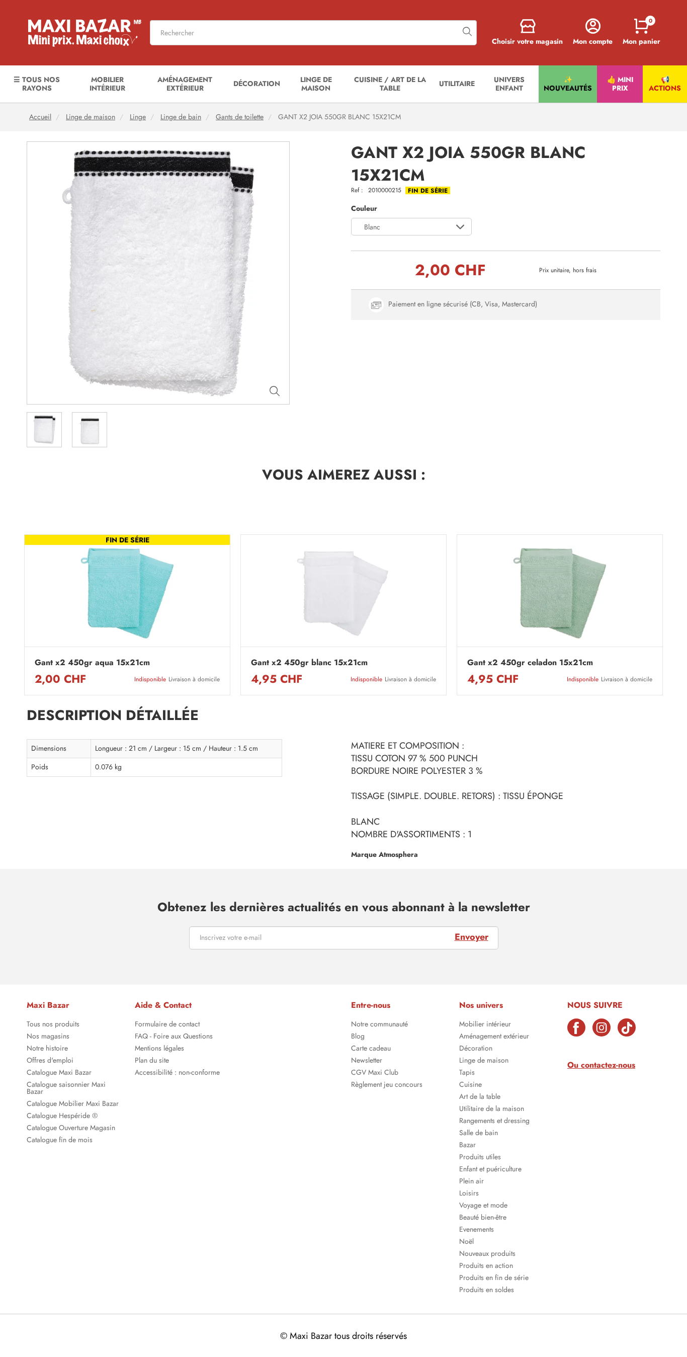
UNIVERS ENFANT (509, 83)
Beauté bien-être (482, 1218)
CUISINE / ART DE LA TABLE (390, 83)
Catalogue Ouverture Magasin (71, 1129)
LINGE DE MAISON (316, 83)
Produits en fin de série (494, 1278)
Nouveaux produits (487, 1254)
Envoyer (471, 936)
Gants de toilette (240, 117)
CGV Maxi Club (374, 1073)
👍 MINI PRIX (620, 83)
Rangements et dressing (494, 1121)
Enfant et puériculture (490, 1170)
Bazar (467, 1146)
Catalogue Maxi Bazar (59, 1073)
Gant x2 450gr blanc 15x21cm (309, 662)
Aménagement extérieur (494, 1037)
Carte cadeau (371, 1049)
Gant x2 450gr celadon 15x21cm (530, 662)
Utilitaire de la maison (491, 1109)
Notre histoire (47, 1049)
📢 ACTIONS (665, 83)
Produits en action (486, 1266)
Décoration (475, 1049)
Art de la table (479, 1097)
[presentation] (24, 614)
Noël (466, 1242)
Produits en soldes (486, 1291)
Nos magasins (48, 1037)
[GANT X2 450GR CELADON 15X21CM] (559, 593)
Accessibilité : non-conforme (177, 1073)
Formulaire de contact (167, 1025)
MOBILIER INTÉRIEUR (107, 83)
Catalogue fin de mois (60, 1141)
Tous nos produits (53, 1025)
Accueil (40, 117)
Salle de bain (478, 1134)
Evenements (476, 1230)
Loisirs (469, 1194)
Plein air (471, 1182)
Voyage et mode (483, 1206)
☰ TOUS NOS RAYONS (37, 83)
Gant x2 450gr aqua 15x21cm (92, 662)
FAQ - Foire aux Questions (174, 1037)
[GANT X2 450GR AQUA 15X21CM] (127, 593)
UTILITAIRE (457, 83)
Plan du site (152, 1061)
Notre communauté (379, 1025)
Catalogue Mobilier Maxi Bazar (73, 1104)
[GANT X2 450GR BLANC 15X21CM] (343, 593)
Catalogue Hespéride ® (62, 1116)
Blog (358, 1037)
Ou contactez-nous (601, 1065)
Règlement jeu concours (386, 1085)
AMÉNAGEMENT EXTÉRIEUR (184, 83)
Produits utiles (480, 1158)
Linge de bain (180, 117)
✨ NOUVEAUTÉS (568, 83)
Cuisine (470, 1085)
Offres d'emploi (50, 1061)
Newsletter (366, 1061)
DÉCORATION (256, 83)
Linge (138, 117)
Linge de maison (90, 117)
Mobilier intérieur (485, 1025)
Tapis (467, 1073)
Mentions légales (159, 1049)
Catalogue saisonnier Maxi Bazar (66, 1088)
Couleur (364, 208)
